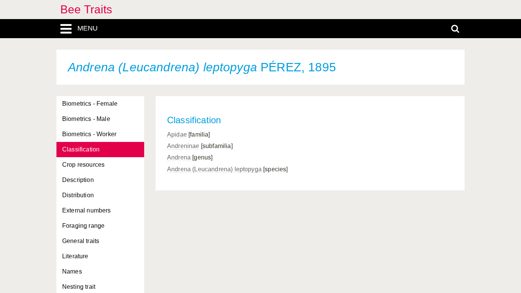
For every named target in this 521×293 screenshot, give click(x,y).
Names (72, 271)
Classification (81, 149)
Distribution (78, 195)
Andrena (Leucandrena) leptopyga (214, 169)
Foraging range (83, 225)
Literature (75, 256)
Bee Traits (86, 9)
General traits (80, 241)
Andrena (179, 157)
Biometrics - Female (89, 103)
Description (78, 180)
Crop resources (83, 164)
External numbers (86, 210)
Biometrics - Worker (89, 134)
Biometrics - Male (86, 119)
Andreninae (183, 146)
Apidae (177, 134)
